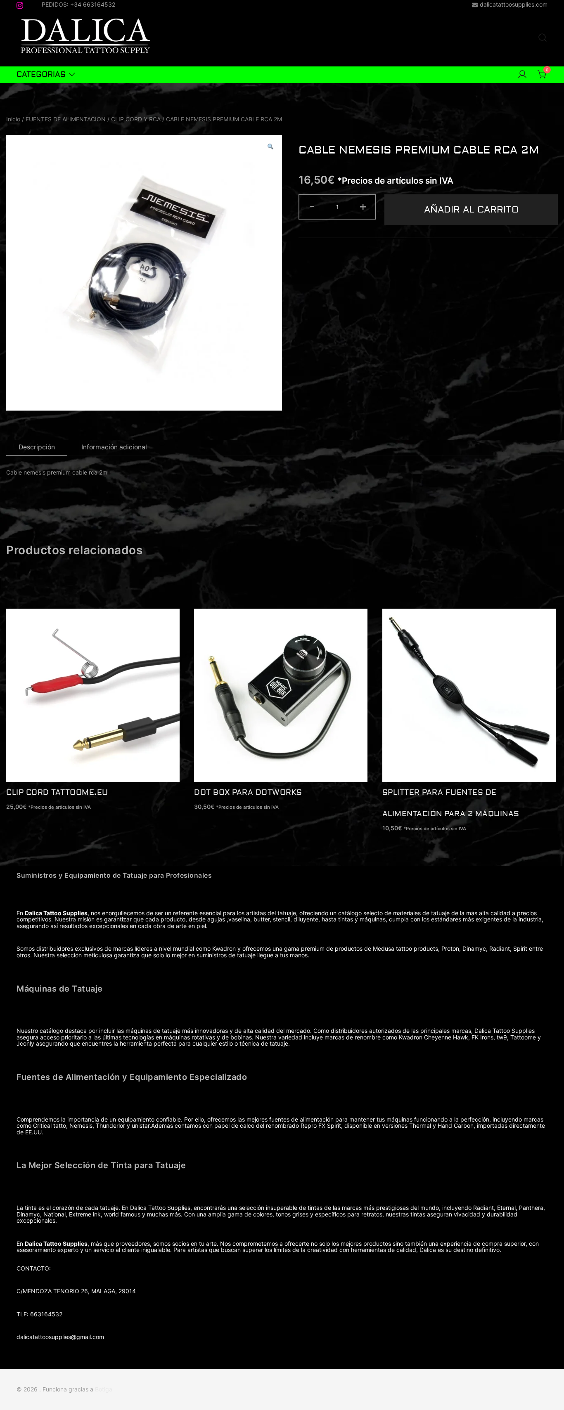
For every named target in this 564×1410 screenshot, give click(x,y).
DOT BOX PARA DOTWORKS (248, 792)
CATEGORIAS (41, 74)
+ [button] (363, 205)
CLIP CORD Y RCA (136, 119)
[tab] (36, 447)
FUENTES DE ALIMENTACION (66, 119)
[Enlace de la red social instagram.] (20, 3)
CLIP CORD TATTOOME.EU (57, 792)
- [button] (312, 205)
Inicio (13, 119)
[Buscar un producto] (542, 38)
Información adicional (114, 447)
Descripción (37, 447)
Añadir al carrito (471, 209)
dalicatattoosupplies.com (513, 4)
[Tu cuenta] (522, 74)
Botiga (103, 1389)
